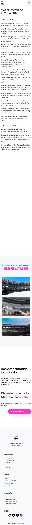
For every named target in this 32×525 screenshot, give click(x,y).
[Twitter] (13, 515)
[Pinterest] (21, 515)
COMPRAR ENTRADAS (18, 411)
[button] (29, 2)
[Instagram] (17, 515)
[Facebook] (9, 515)
